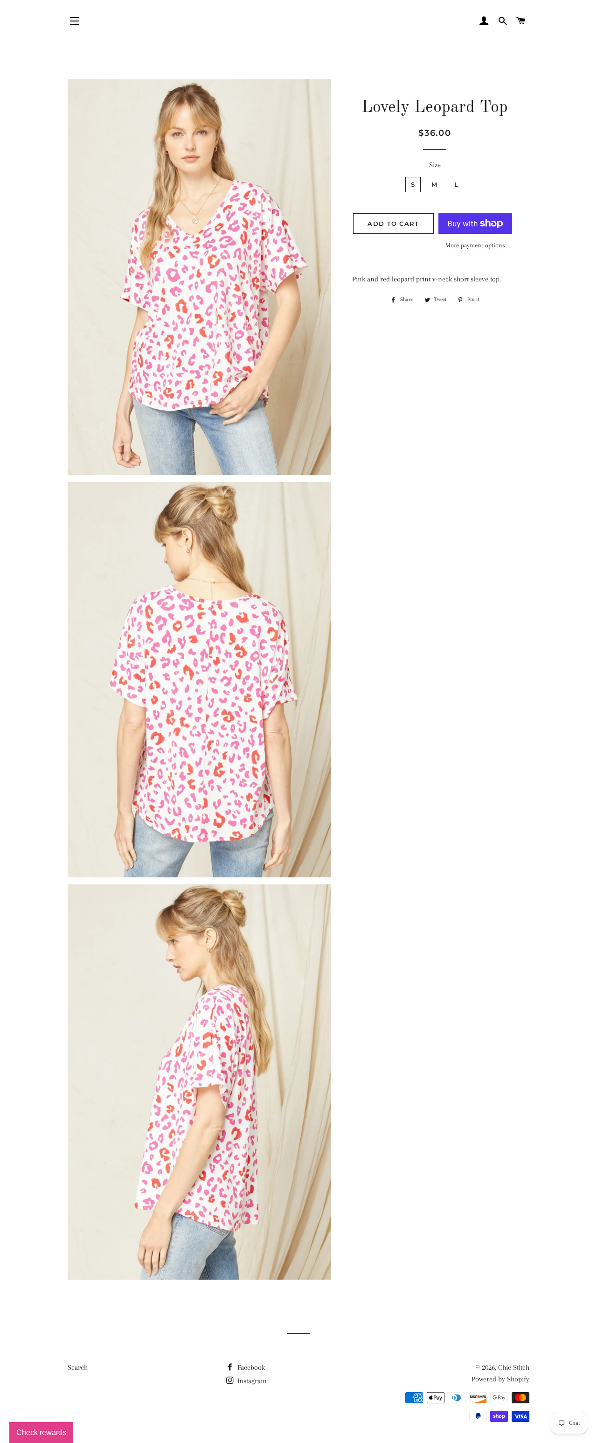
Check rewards (41, 1432)
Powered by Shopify (500, 1379)
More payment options (475, 245)
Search (78, 1367)
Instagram (251, 1381)
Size (435, 165)
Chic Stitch (513, 1367)
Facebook (250, 1367)
